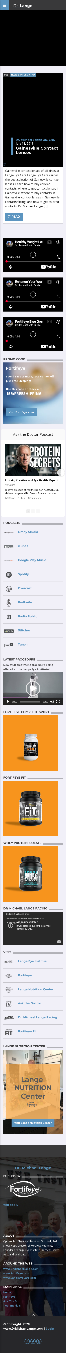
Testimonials (12, 1305)
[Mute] (52, 701)
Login (50, 1329)
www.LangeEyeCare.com (19, 1278)
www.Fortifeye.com (16, 1273)
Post (7, 74)
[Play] (8, 701)
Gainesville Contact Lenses (37, 150)
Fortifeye (9, 1296)
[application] (33, 688)
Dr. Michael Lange (33, 1168)
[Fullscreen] (58, 701)
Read (15, 216)
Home (7, 1292)
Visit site (9, 1205)
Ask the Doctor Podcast (33, 434)
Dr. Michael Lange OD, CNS (35, 140)
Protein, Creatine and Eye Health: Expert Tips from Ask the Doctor (33, 480)
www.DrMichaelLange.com (20, 1269)
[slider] (30, 702)
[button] (33, 688)
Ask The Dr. (11, 1301)
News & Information (23, 74)
